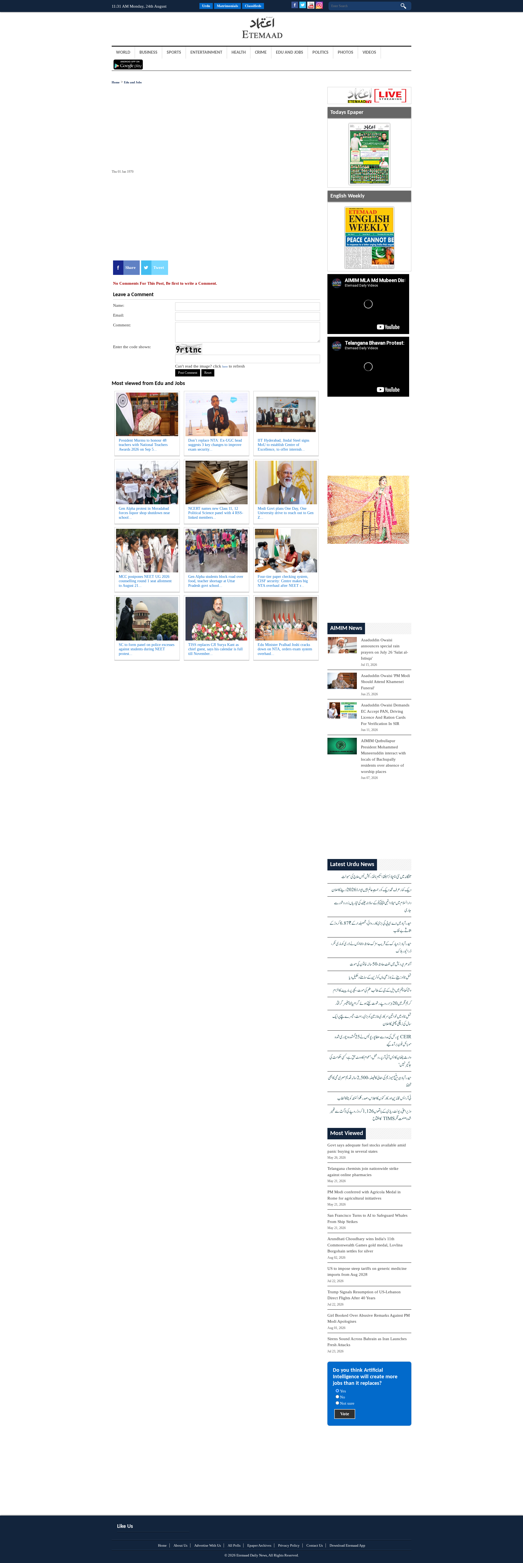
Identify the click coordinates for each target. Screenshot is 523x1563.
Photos (345, 52)
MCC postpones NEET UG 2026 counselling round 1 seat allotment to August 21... (145, 581)
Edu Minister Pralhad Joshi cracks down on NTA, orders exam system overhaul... (285, 649)
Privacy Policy (289, 1545)
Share (130, 267)
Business (148, 52)
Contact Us (314, 1545)
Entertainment (206, 52)
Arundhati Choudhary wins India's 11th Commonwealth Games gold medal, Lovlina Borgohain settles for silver (365, 1245)
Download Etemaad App (347, 1545)
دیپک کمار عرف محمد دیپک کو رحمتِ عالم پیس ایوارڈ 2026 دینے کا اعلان (371, 890)
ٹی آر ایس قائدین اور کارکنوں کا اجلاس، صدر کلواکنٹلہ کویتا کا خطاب (374, 1098)
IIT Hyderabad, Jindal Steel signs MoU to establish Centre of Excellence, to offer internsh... (283, 445)
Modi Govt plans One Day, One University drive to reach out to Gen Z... (286, 513)
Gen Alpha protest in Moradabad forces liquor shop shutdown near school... (144, 513)
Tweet (158, 267)
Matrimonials (227, 6)
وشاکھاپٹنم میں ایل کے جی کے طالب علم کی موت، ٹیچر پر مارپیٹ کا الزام (372, 990)
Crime (261, 52)
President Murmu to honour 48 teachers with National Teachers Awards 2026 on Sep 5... (143, 445)
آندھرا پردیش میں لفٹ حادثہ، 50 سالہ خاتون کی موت (380, 964)
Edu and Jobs (289, 52)
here (225, 366)
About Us (180, 1545)
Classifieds (253, 6)
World (123, 52)
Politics (320, 52)
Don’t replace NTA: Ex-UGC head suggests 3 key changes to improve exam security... (215, 445)
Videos (369, 52)
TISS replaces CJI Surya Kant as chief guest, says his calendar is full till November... (215, 649)
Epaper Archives (259, 1545)
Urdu (206, 6)
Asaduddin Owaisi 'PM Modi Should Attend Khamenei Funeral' (385, 681)
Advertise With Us (207, 1545)
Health (239, 52)
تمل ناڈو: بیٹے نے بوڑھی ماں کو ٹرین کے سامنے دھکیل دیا (380, 977)
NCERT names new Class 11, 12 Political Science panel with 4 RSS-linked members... (215, 513)
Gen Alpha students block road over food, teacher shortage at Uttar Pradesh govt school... (215, 581)
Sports (174, 52)
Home (116, 82)
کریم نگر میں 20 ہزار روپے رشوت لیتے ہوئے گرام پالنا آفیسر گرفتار (373, 1003)
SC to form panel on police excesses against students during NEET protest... (146, 649)
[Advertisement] (155, 28)
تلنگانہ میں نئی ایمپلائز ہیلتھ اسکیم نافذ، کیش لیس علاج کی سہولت (376, 876)
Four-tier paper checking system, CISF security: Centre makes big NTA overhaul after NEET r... (283, 581)
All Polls (234, 1545)
